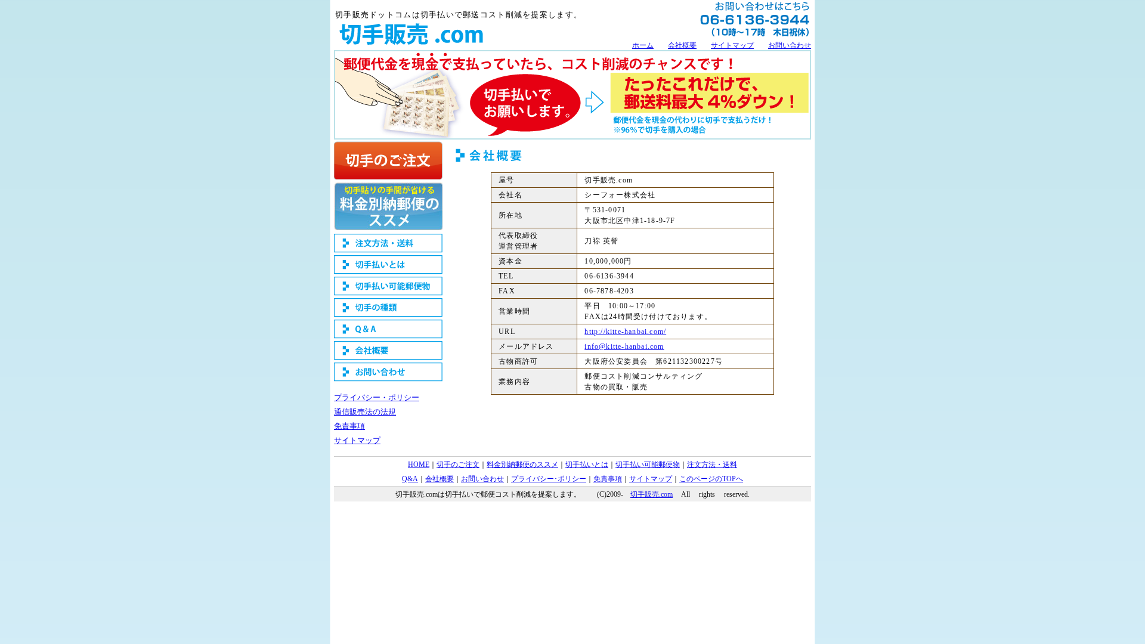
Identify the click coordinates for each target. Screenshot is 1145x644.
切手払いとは (586, 464)
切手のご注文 (458, 464)
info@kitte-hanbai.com (624, 346)
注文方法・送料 (712, 464)
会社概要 (682, 45)
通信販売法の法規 (365, 411)
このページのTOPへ (711, 479)
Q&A (410, 479)
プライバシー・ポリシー (376, 397)
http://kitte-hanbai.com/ (625, 331)
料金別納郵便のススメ (522, 464)
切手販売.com (651, 494)
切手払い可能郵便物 (647, 464)
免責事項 (349, 426)
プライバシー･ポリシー (548, 479)
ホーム (643, 45)
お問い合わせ (789, 45)
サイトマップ (732, 45)
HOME (418, 464)
